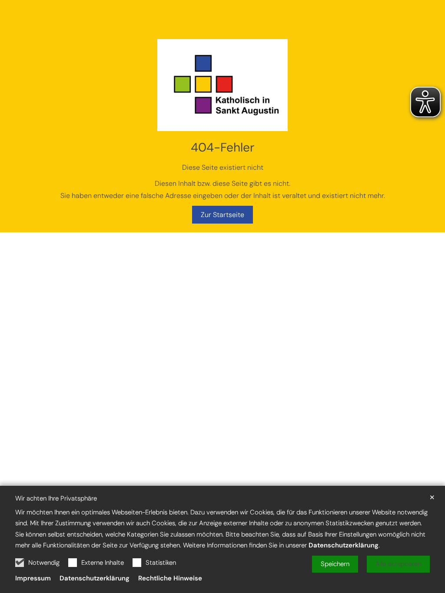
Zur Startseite (222, 214)
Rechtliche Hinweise (170, 578)
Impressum (33, 578)
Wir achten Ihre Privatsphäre (56, 498)
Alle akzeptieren (398, 564)
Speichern (335, 564)
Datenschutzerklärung (344, 545)
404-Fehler (222, 147)
